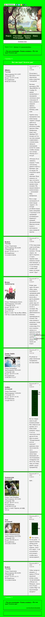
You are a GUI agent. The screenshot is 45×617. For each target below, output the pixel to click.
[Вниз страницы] (39, 338)
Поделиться (32, 66)
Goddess (7, 387)
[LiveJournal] (26, 4)
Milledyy (7, 70)
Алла (6, 519)
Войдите (16, 47)
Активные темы (22, 41)
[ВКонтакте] (17, 4)
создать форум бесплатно (33, 608)
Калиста (7, 242)
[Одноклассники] (21, 4)
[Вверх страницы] (39, 335)
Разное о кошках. (25, 51)
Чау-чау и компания (12, 51)
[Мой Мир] (23, 4)
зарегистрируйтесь (26, 47)
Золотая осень (9, 477)
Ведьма (7, 282)
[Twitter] (19, 4)
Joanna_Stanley (10, 353)
